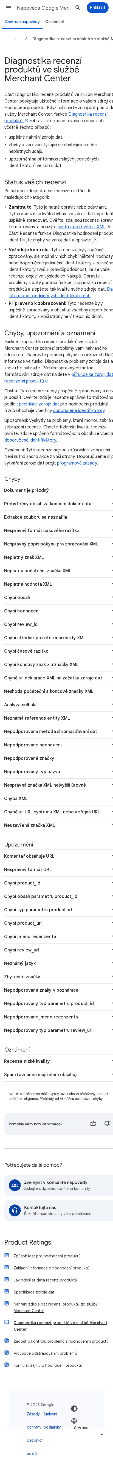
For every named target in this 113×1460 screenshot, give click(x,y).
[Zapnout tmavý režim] (74, 1408)
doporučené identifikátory (78, 410)
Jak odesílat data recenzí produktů (45, 1280)
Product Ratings (27, 1242)
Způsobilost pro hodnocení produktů (47, 1256)
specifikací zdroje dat (37, 404)
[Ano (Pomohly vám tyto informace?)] (93, 1124)
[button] (8, 7)
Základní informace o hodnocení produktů (51, 1268)
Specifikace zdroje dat (34, 1292)
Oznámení (54, 21)
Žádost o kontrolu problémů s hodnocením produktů (61, 1341)
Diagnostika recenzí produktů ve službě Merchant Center (60, 1326)
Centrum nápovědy (22, 21)
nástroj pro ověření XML (82, 227)
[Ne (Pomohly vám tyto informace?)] (107, 1124)
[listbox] (87, 1427)
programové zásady (77, 463)
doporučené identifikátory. (30, 440)
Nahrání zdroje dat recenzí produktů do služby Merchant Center (56, 1307)
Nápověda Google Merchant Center (44, 8)
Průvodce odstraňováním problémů (45, 1353)
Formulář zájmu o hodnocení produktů (48, 1365)
